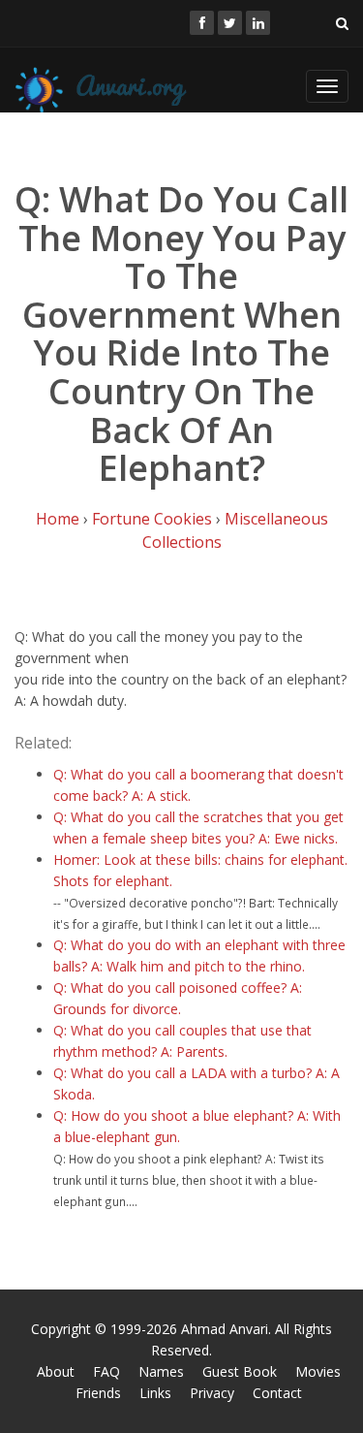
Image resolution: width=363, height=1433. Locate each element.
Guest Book (239, 1371)
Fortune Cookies (152, 518)
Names (161, 1371)
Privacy (212, 1393)
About (56, 1371)
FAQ (106, 1371)
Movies (318, 1371)
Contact (277, 1393)
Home (57, 518)
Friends (98, 1393)
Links (155, 1393)
